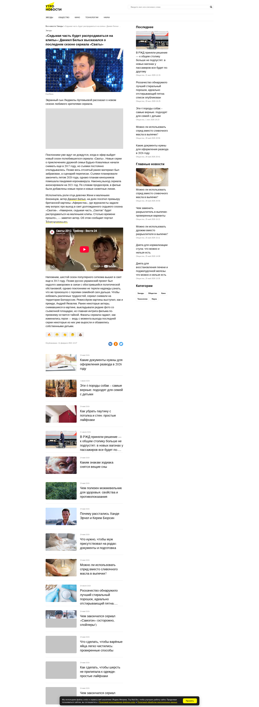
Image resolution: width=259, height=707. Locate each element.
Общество (63, 17)
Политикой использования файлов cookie (117, 702)
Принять (190, 701)
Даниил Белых (77, 199)
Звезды (49, 17)
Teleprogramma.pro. (57, 221)
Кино (77, 17)
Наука (107, 17)
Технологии (91, 17)
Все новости (51, 26)
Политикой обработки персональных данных (157, 702)
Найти (211, 7)
